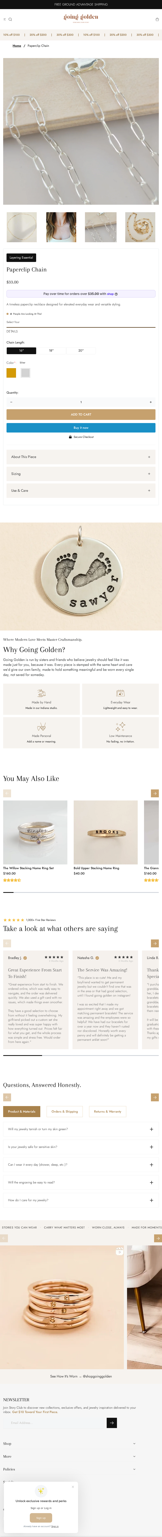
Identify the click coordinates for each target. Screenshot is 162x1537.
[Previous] (7, 793)
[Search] (10, 19)
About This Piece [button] (23, 456)
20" (81, 350)
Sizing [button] (16, 473)
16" (21, 350)
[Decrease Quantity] (11, 402)
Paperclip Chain (38, 46)
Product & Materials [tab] (21, 1111)
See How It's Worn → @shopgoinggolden (81, 1376)
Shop (7, 1443)
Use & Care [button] (19, 490)
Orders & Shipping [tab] (65, 1111)
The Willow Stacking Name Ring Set (28, 868)
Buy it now (81, 427)
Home (17, 46)
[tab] (81, 330)
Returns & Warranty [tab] (107, 1111)
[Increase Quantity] (150, 402)
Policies (9, 1469)
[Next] (155, 793)
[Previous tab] (7, 1097)
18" (51, 350)
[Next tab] (155, 1097)
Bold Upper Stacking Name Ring (96, 868)
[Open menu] (4, 19)
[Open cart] (157, 19)
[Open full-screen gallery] (81, 131)
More (7, 1456)
